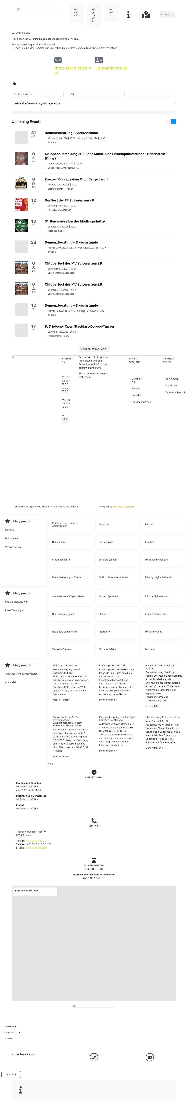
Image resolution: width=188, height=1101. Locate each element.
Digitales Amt (136, 380)
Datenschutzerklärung (170, 392)
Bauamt (136, 388)
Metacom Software (123, 506)
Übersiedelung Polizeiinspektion (163, 717)
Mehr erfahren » (62, 699)
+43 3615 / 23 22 (36, 840)
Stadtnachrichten (136, 401)
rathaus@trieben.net (72, 71)
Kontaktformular (111, 68)
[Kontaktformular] (99, 60)
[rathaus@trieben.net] (58, 60)
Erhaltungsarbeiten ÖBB (112, 665)
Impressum (170, 385)
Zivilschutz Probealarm (65, 665)
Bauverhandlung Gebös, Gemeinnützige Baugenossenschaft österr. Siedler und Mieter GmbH (67, 721)
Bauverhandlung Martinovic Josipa (160, 667)
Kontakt (136, 395)
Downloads (170, 378)
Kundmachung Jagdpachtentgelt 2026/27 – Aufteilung (117, 718)
